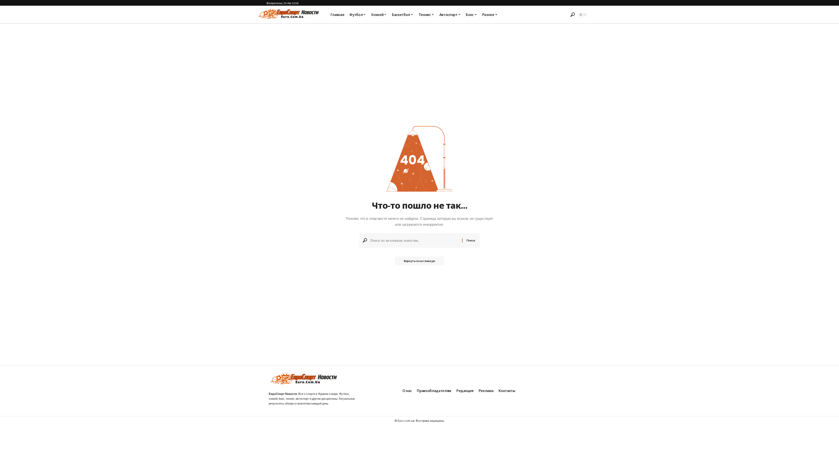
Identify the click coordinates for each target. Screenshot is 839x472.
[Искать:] (414, 240)
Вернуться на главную (419, 261)
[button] (572, 14)
